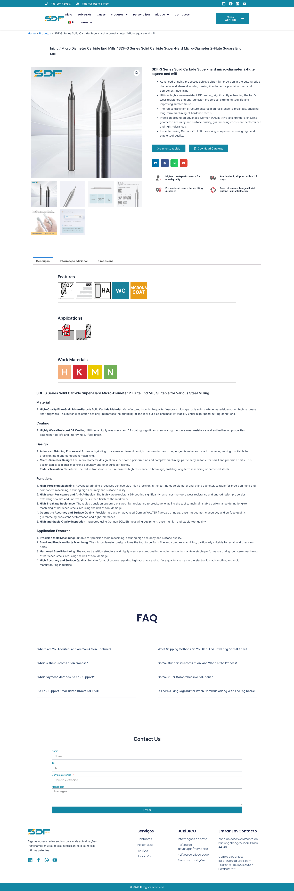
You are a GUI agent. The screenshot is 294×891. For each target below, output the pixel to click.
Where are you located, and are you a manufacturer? (74, 649)
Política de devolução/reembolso (193, 847)
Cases (101, 15)
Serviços (143, 851)
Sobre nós (84, 15)
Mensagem (58, 786)
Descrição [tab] (43, 261)
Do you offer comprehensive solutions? (185, 677)
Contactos (182, 15)
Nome (55, 751)
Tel (53, 762)
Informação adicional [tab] (73, 261)
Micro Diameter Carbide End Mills (88, 48)
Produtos (117, 15)
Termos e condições (191, 860)
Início (68, 15)
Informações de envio (192, 839)
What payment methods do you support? (66, 677)
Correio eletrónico (62, 774)
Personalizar (141, 15)
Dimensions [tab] (105, 261)
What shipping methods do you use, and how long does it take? (202, 649)
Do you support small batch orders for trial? (68, 691)
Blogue (160, 15)
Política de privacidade (193, 855)
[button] (137, 73)
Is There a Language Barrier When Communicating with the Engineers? (206, 691)
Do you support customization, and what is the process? (198, 663)
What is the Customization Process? (62, 663)
